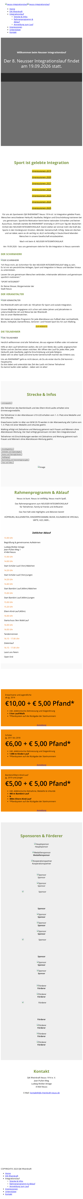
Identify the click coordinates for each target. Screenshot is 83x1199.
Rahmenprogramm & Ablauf (22, 1183)
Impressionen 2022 (41, 189)
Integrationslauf (17, 14)
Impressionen (16, 27)
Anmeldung (41, 725)
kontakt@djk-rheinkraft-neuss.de (45, 1092)
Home (12, 9)
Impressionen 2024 (41, 201)
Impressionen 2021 (41, 183)
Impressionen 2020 (41, 177)
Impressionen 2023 (41, 195)
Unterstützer (15, 29)
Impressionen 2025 (41, 208)
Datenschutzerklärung (11, 1151)
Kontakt (13, 32)
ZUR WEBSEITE (41, 326)
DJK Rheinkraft (16, 11)
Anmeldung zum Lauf (23, 24)
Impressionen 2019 (41, 171)
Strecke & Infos (20, 16)
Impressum (6, 1156)
